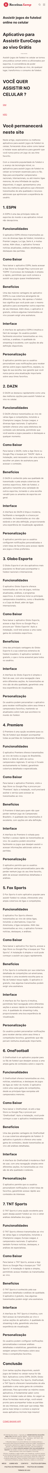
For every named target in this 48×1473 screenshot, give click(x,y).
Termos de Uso (24, 1470)
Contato (24, 1463)
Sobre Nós (13, 1463)
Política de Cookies (35, 1467)
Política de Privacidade (14, 1467)
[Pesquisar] (39, 4)
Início (4, 1463)
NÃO (5, 114)
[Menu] (44, 5)
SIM (4, 105)
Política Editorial (38, 1463)
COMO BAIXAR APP (12, 1421)
